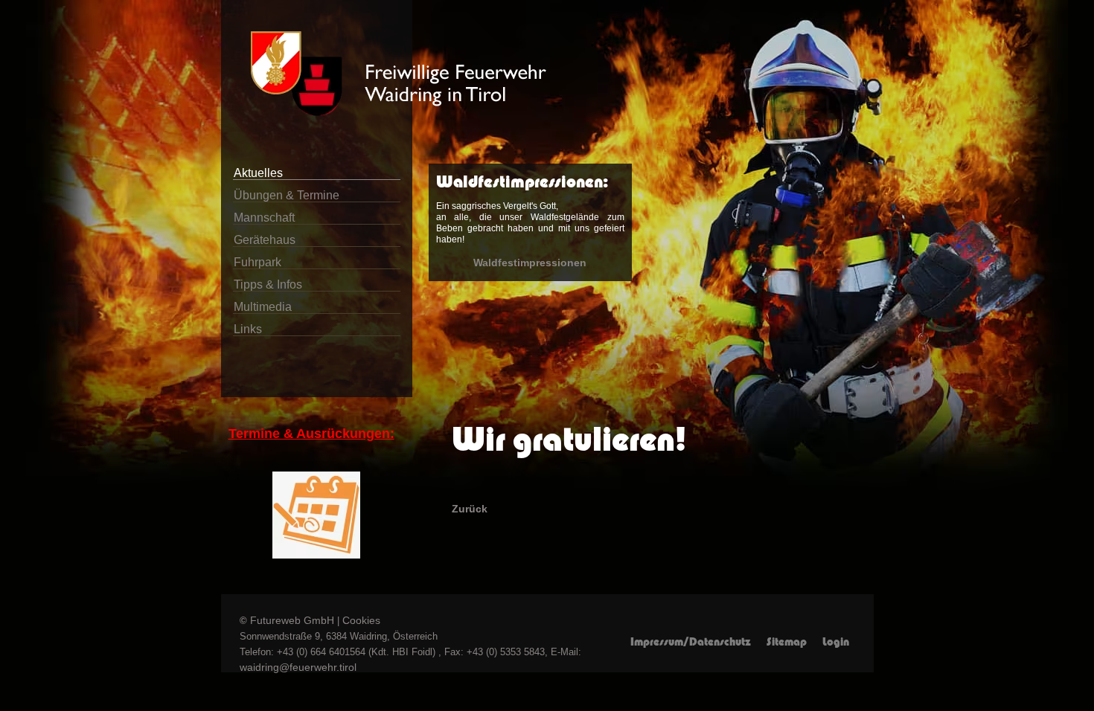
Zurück (469, 509)
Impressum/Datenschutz (690, 642)
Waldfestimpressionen (529, 262)
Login (835, 642)
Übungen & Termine (286, 195)
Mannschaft (264, 217)
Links (248, 329)
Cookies (361, 620)
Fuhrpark (257, 262)
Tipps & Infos (268, 284)
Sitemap (787, 642)
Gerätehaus (264, 240)
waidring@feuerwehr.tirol (298, 667)
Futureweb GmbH (292, 620)
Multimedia (263, 306)
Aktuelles (258, 173)
